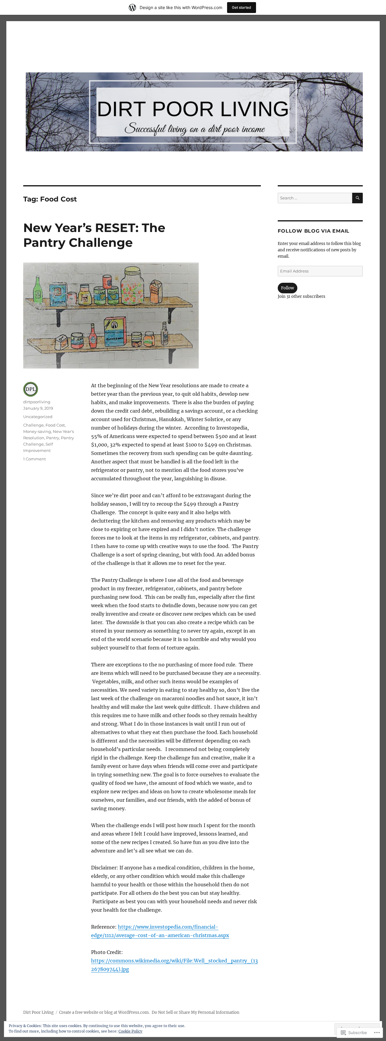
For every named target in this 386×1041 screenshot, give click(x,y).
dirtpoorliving (36, 401)
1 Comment (34, 458)
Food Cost (55, 425)
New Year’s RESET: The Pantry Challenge (94, 235)
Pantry (52, 437)
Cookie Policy (130, 1031)
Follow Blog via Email (314, 231)
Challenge (33, 425)
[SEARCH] (357, 198)
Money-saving (37, 431)
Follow (287, 288)
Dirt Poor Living (38, 1012)
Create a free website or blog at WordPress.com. (104, 1012)
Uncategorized (37, 416)
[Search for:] (315, 198)
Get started (241, 7)
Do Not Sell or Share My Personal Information (195, 1012)
